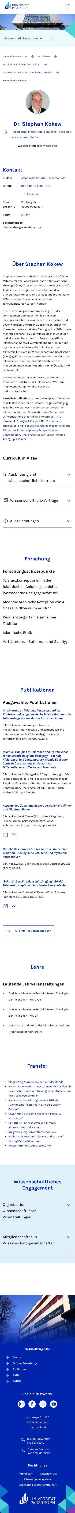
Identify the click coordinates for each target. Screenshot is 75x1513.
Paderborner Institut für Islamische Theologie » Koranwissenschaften (42, 134)
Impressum (25, 1473)
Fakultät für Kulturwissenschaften (21, 64)
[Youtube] (53, 1403)
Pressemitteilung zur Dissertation (30, 1145)
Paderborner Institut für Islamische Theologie (27, 72)
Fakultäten (44, 56)
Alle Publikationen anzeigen (33, 930)
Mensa (17, 1357)
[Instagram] (21, 1403)
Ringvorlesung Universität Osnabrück (32, 1132)
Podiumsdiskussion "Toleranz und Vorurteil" (36, 1136)
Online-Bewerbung (25, 1363)
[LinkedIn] (43, 1403)
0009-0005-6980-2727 (36, 186)
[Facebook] (32, 1403)
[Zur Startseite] (17, 5)
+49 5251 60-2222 (39, 1453)
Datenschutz (48, 1473)
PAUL (16, 1375)
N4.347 (25, 214)
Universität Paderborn (15, 56)
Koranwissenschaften (15, 80)
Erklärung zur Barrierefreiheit (38, 1484)
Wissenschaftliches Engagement (23, 38)
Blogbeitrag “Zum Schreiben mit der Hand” (35, 1082)
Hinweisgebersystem (37, 1479)
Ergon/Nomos (37, 303)
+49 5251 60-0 (35, 1442)
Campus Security (39, 1449)
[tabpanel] (37, 204)
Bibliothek (19, 1369)
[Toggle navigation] (51, 38)
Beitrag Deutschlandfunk (24, 1141)
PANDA (17, 1381)
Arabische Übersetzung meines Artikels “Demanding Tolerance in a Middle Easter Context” (34, 1104)
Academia (33, 194)
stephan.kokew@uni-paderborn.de (43, 178)
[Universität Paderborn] (37, 1498)
